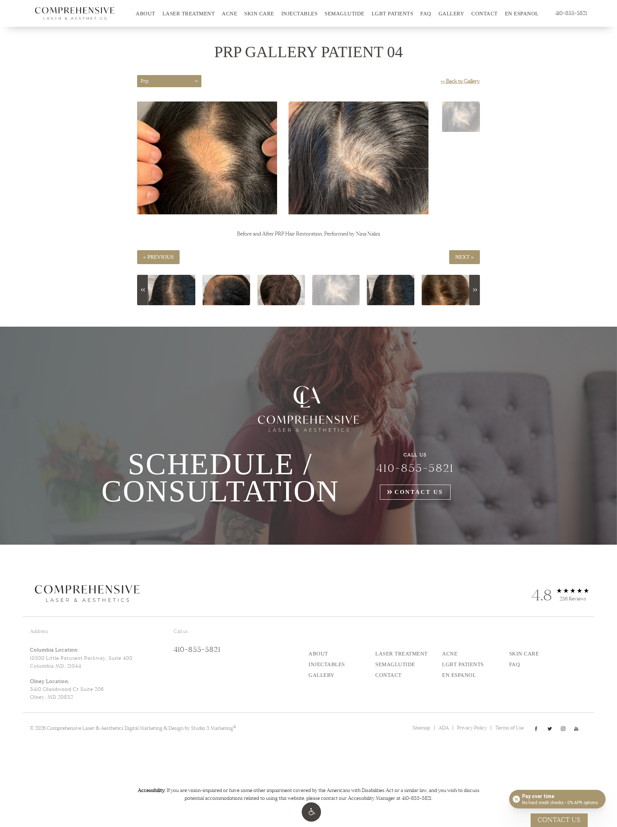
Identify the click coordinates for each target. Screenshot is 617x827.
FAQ (425, 13)
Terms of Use (509, 728)
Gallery (451, 13)
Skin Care (259, 13)
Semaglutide (345, 13)
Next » (464, 257)
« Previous (158, 257)
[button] (311, 812)
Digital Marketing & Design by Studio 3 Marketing (180, 728)
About (145, 13)
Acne (229, 13)
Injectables (299, 13)
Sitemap (421, 728)
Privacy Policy (472, 728)
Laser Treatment (188, 13)
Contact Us (419, 492)
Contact (484, 13)
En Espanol (522, 13)
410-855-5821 (416, 798)
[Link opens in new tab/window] (536, 728)
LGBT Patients (392, 13)
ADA (443, 728)
